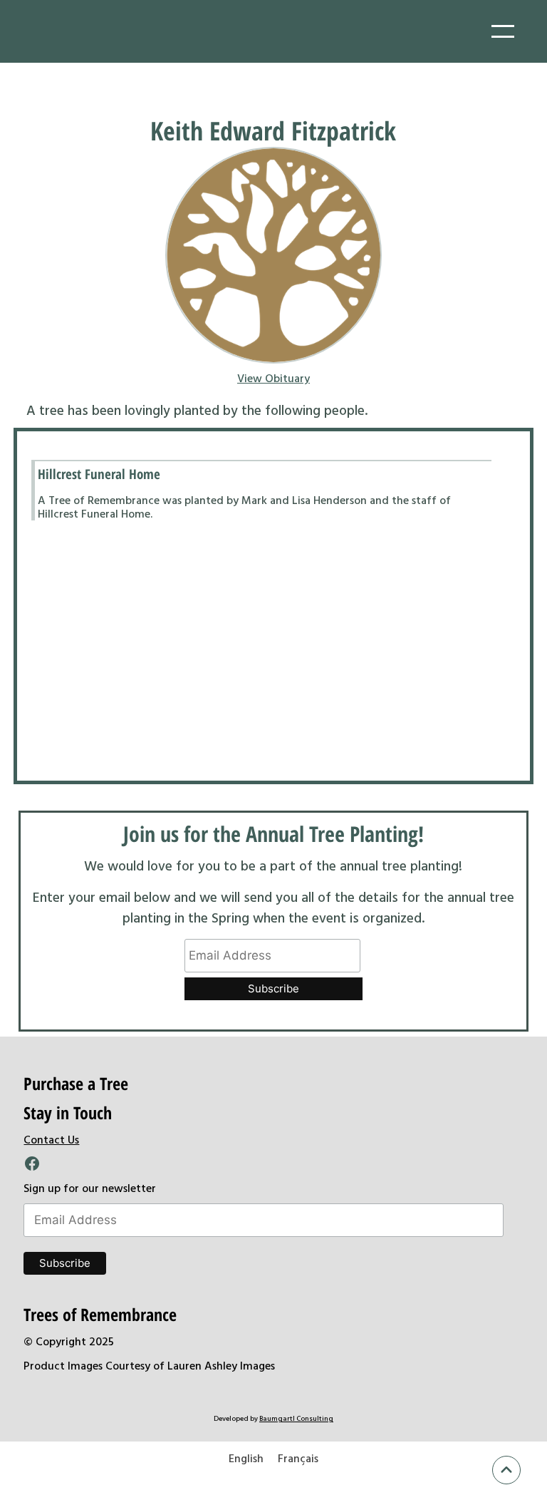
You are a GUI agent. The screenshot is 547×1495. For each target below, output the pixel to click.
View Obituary (273, 377)
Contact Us (51, 1139)
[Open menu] (503, 31)
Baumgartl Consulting (296, 1418)
